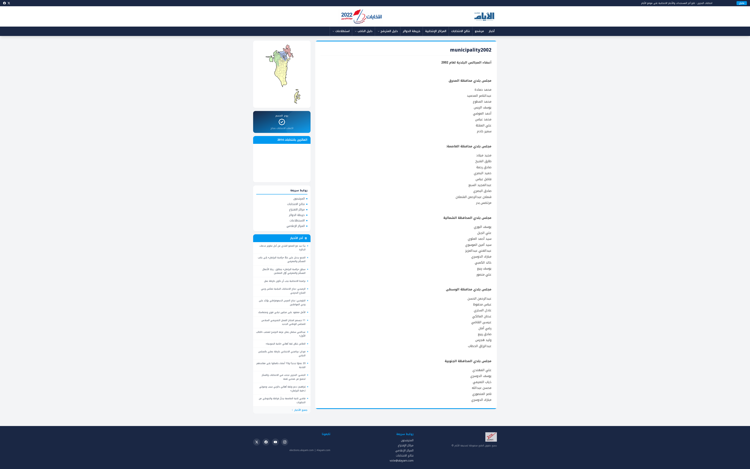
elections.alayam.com (301, 450)
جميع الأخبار (300, 410)
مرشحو (479, 31)
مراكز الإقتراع (405, 445)
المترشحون (407, 440)
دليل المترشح (389, 31)
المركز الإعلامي (296, 226)
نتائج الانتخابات (460, 31)
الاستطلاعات (297, 221)
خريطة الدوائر (411, 31)
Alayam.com (323, 450)
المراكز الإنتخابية (435, 31)
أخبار (492, 31)
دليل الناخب (365, 31)
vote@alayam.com (401, 460)
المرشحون (299, 199)
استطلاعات (342, 31)
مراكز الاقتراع (297, 210)
